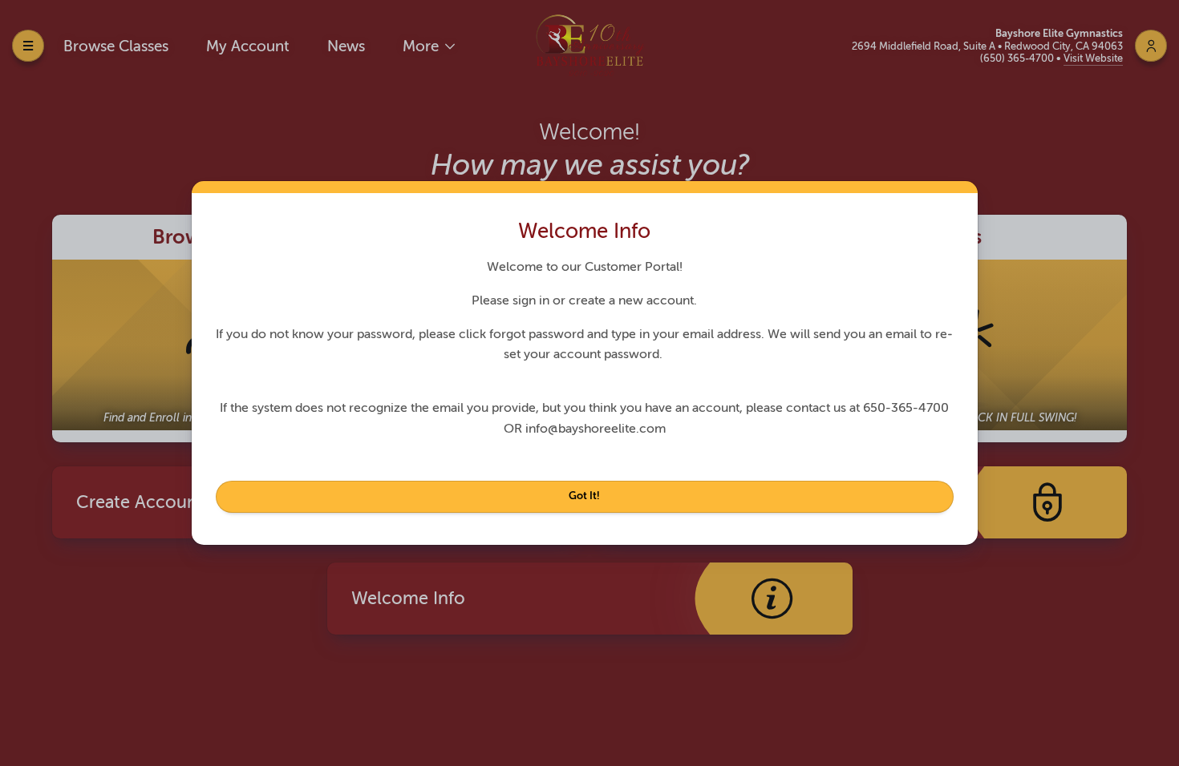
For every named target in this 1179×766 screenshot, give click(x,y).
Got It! (584, 496)
